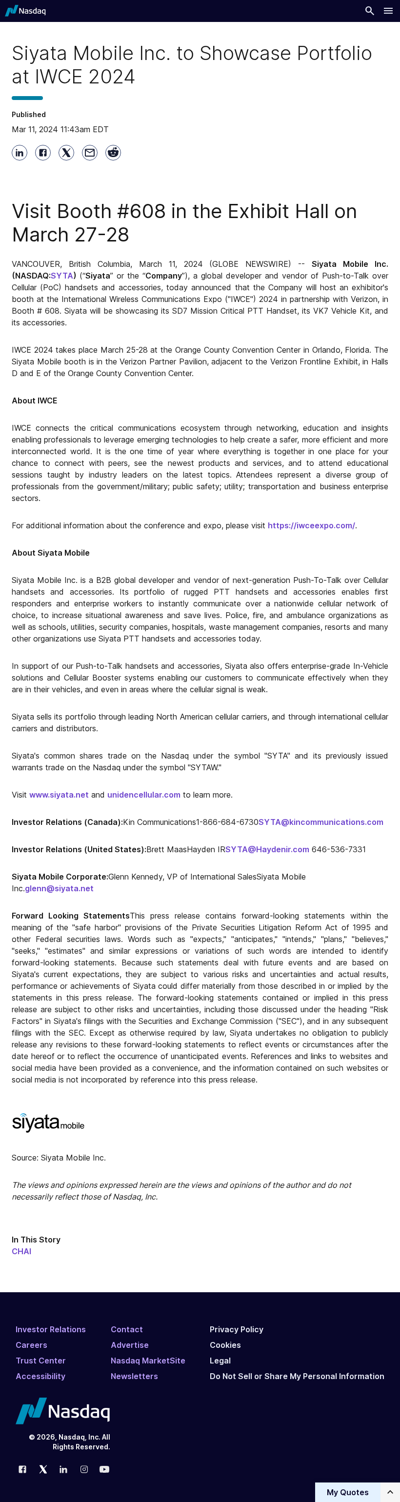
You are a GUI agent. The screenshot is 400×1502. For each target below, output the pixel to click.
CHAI (21, 1251)
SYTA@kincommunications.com (321, 822)
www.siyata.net (59, 795)
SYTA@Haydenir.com (267, 849)
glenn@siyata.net (59, 888)
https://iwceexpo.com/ (311, 525)
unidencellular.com (143, 795)
